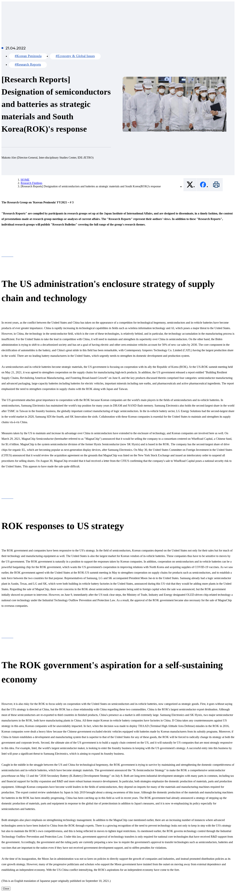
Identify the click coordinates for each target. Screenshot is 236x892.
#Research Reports (28, 64)
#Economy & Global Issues (75, 56)
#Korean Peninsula (28, 56)
